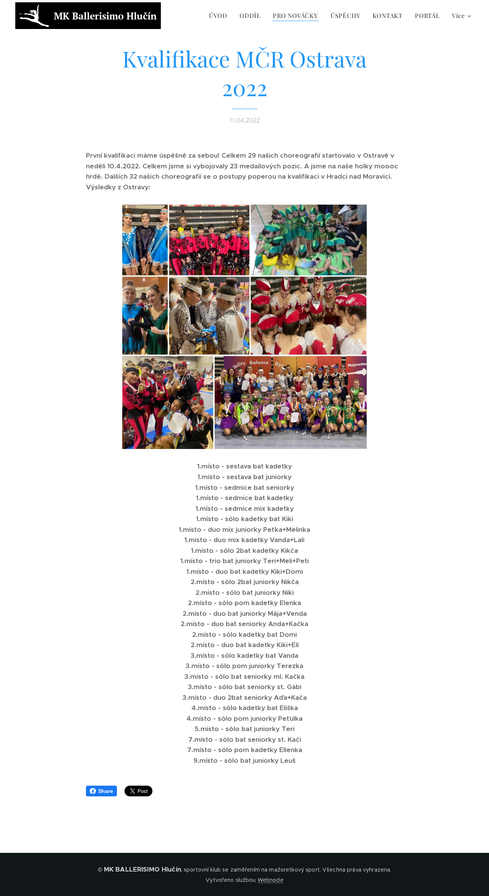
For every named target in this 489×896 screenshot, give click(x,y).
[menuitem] (220, 15)
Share (105, 791)
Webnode (270, 880)
